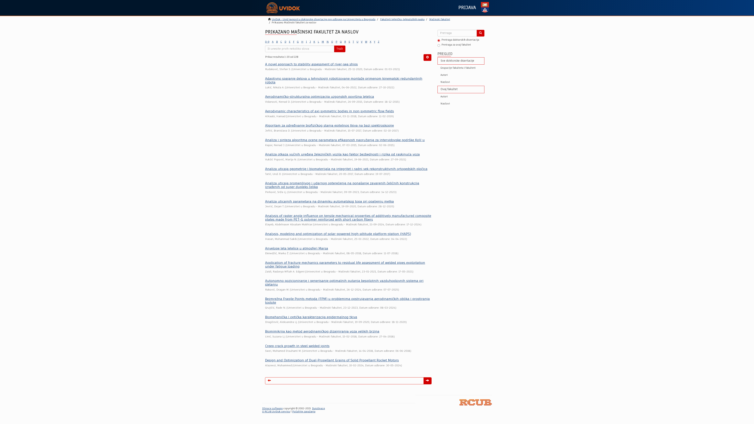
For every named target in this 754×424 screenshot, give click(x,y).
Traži (340, 49)
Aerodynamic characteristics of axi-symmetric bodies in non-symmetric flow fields (329, 111)
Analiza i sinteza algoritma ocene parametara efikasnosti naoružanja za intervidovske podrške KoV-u (345, 140)
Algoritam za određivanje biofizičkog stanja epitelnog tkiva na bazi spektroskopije (329, 125)
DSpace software (272, 408)
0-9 (267, 42)
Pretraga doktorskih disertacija (460, 40)
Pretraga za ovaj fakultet (456, 45)
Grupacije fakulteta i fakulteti (458, 68)
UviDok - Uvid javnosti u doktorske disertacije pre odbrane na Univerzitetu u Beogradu (323, 19)
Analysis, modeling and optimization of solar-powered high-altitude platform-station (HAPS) (338, 234)
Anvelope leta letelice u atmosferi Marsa (296, 248)
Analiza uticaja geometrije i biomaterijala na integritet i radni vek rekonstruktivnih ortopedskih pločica (346, 169)
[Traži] (480, 33)
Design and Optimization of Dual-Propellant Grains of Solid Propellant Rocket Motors (332, 360)
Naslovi (445, 82)
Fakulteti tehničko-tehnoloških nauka (402, 19)
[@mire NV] (475, 402)
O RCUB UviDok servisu (276, 411)
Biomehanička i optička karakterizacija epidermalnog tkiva (311, 317)
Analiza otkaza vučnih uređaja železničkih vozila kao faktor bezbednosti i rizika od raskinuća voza (342, 154)
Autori (444, 75)
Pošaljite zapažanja (303, 411)
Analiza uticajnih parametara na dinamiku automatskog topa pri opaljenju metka (329, 201)
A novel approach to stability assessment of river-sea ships (311, 64)
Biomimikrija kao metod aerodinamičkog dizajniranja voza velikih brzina (322, 331)
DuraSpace (318, 408)
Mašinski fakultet (439, 19)
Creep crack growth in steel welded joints (297, 346)
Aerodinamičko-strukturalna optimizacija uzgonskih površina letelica (319, 97)
